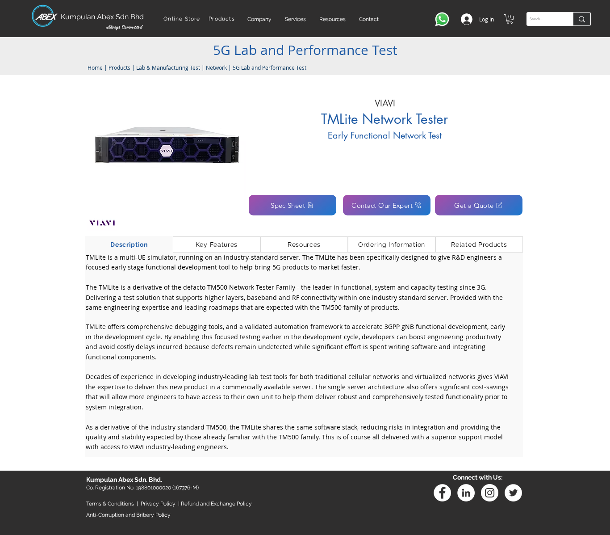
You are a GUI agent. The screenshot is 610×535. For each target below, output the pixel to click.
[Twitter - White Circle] (513, 492)
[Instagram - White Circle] (489, 492)
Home (94, 67)
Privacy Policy (158, 504)
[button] (259, 19)
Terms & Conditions (110, 504)
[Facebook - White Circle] (442, 492)
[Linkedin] (466, 492)
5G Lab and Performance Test (269, 67)
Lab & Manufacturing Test (168, 67)
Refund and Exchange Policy (216, 504)
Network (216, 67)
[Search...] (581, 19)
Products (119, 67)
